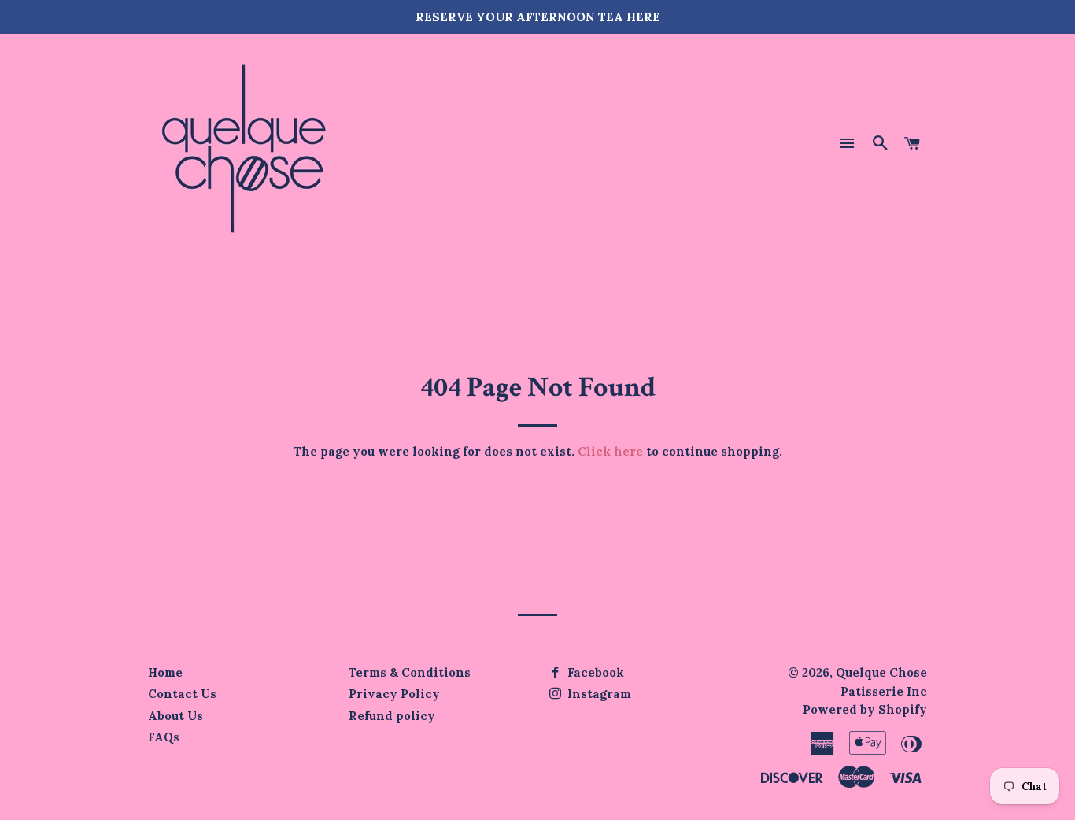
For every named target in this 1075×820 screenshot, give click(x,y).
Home (165, 672)
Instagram (597, 693)
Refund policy (392, 715)
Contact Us (182, 693)
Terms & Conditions (410, 672)
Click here (610, 451)
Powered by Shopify (865, 709)
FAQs (163, 737)
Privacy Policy (394, 693)
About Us (175, 715)
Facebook (594, 672)
